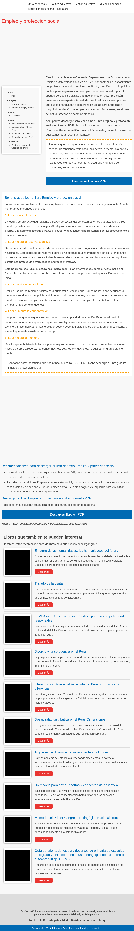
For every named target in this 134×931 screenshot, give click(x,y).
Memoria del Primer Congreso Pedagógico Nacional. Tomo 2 (78, 818)
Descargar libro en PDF (89, 181)
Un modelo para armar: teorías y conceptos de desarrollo (76, 785)
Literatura (62, 9)
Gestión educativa (84, 4)
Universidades (36, 4)
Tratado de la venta (49, 583)
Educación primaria (110, 4)
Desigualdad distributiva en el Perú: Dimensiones (70, 719)
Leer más (43, 571)
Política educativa (60, 4)
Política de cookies (83, 920)
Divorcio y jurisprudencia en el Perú (60, 651)
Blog (102, 920)
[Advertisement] (89, 50)
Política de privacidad (54, 920)
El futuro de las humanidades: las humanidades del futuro (76, 550)
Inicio (32, 920)
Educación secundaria (41, 9)
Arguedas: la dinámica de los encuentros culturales (72, 752)
